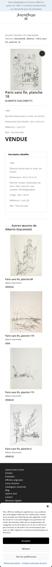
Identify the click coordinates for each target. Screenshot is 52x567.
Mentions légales (13, 500)
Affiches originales (14, 480)
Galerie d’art (11, 493)
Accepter (26, 540)
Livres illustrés (12, 483)
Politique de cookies (12, 563)
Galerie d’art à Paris (14, 469)
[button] (47, 506)
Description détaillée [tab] (18, 154)
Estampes (10, 476)
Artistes (18, 35)
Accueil (8, 35)
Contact (9, 497)
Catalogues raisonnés (15, 486)
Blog (7, 490)
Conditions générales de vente (34, 563)
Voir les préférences (26, 556)
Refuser (26, 548)
